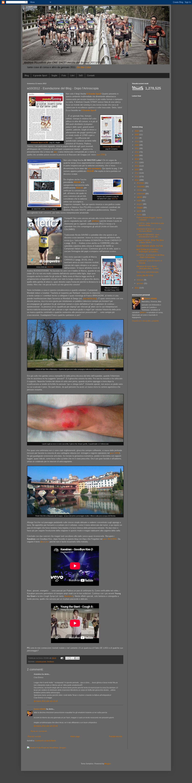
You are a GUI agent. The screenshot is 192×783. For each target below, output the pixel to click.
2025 (137, 134)
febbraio (140, 280)
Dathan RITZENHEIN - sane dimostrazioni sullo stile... (147, 236)
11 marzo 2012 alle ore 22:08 (46, 726)
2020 (137, 152)
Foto (64, 75)
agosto (140, 197)
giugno (140, 204)
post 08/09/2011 (90, 298)
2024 (137, 138)
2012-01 (50, 267)
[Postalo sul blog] (69, 658)
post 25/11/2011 (110, 539)
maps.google (110, 369)
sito (55, 152)
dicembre (141, 183)
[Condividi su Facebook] (75, 658)
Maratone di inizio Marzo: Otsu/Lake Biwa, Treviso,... (148, 267)
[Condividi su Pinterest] (78, 658)
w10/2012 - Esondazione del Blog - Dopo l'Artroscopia (150, 256)
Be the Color (84, 67)
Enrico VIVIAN (40, 709)
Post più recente (34, 736)
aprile (139, 211)
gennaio (140, 283)
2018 (137, 159)
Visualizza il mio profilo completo (145, 321)
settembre (141, 194)
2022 (137, 145)
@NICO (143, 312)
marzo (139, 215)
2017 (137, 162)
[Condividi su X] (72, 658)
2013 (137, 177)
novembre (141, 187)
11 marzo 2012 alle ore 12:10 (46, 701)
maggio (140, 208)
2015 (137, 170)
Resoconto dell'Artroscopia (147, 272)
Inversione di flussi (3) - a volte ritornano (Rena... (148, 230)
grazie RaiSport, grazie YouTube (149, 246)
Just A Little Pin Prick (144, 275)
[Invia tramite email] (66, 658)
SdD (81, 75)
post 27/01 (100, 155)
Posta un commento (39, 731)
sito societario (94, 168)
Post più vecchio (115, 736)
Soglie (54, 75)
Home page (75, 736)
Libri (72, 75)
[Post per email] (62, 658)
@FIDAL (95, 221)
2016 (137, 166)
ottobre (140, 190)
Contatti (90, 75)
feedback (50, 662)
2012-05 (49, 209)
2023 (137, 142)
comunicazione (40, 662)
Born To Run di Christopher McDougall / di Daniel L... (147, 250)
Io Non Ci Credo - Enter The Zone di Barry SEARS (150, 241)
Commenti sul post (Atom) (45, 741)
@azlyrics (44, 542)
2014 (137, 173)
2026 (137, 131)
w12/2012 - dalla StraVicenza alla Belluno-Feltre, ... (150, 224)
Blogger (108, 764)
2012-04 (79, 188)
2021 (137, 148)
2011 (137, 288)
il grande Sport (40, 75)
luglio (139, 200)
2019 (137, 155)
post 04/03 (114, 453)
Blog (27, 75)
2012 (137, 180)
